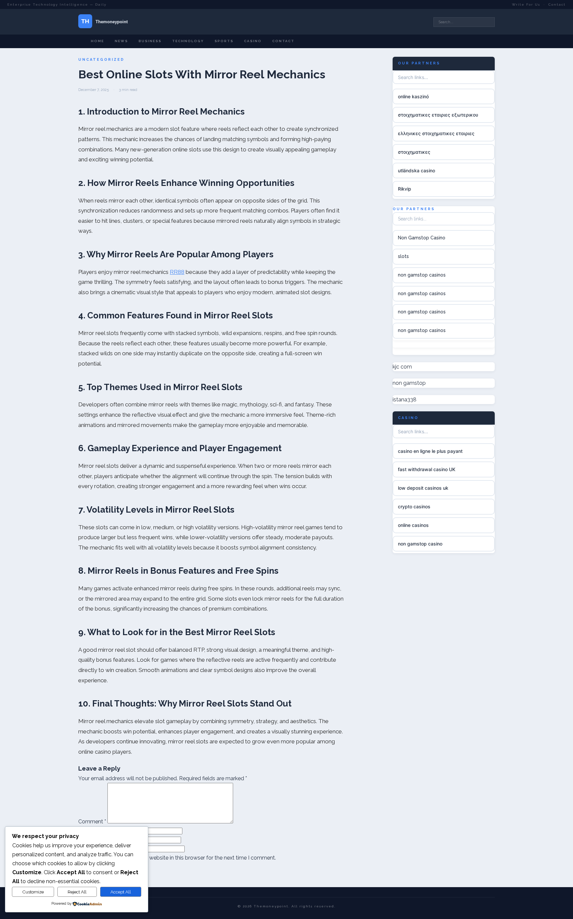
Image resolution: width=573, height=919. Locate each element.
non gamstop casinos (422, 275)
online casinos (413, 525)
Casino (253, 41)
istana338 (404, 399)
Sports (224, 41)
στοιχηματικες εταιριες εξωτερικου (438, 115)
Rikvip (404, 189)
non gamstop (409, 383)
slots (403, 256)
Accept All (120, 891)
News (121, 41)
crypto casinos (414, 506)
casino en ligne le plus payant (430, 451)
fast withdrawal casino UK (426, 469)
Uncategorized (101, 59)
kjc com (402, 367)
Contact (557, 4)
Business (150, 41)
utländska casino (416, 170)
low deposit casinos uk (423, 488)
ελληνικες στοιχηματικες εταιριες (436, 133)
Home (97, 41)
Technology (188, 41)
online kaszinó (413, 96)
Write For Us (526, 4)
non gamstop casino (420, 543)
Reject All (77, 891)
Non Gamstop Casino (421, 237)
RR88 (177, 272)
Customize (33, 891)
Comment (92, 821)
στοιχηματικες (414, 152)
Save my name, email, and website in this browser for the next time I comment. (180, 858)
